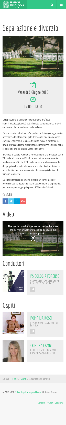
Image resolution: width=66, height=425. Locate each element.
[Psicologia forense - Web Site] (32, 289)
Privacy (50, 402)
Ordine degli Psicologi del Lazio (28, 392)
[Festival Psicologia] (13, 4)
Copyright (59, 402)
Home (15, 378)
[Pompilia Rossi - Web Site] (32, 331)
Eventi (23, 378)
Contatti (41, 402)
